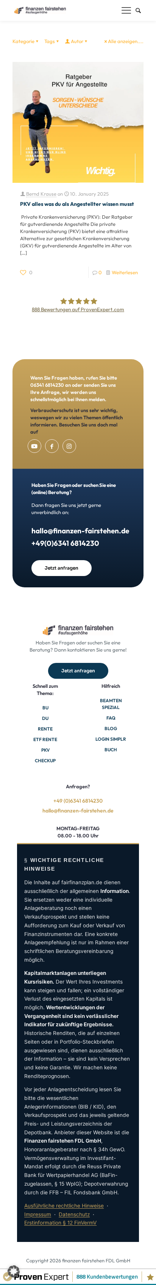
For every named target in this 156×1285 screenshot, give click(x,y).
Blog (111, 728)
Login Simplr (110, 739)
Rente (45, 729)
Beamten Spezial (111, 704)
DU (45, 718)
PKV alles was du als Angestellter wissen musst (77, 204)
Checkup (45, 760)
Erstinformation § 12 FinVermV (60, 1223)
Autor (77, 41)
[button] (13, 1271)
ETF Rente (45, 739)
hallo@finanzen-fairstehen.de (80, 530)
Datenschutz (74, 1214)
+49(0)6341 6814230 (65, 543)
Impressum (37, 1214)
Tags (49, 41)
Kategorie (23, 41)
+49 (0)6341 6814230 (78, 800)
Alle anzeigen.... (126, 41)
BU (45, 707)
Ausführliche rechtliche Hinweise (64, 1206)
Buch (111, 749)
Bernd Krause (41, 194)
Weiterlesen (125, 272)
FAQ (110, 718)
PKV (45, 750)
